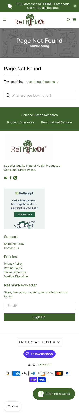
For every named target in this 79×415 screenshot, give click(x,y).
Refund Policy (13, 268)
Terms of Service (15, 272)
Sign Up (39, 317)
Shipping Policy (14, 243)
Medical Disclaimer (16, 276)
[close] (75, 6)
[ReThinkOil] (37, 20)
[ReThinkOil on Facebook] (10, 178)
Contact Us (11, 248)
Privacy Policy (13, 263)
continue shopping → (43, 82)
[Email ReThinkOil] (6, 178)
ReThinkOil (44, 364)
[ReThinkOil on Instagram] (15, 178)
